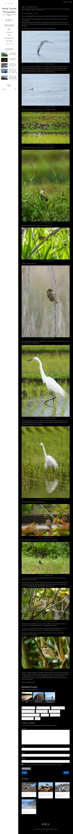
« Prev (24, 772)
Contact (12, 3)
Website (24, 758)
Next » (66, 772)
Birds (9, 29)
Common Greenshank (28, 707)
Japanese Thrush (54, 711)
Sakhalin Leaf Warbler (58, 707)
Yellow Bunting (55, 715)
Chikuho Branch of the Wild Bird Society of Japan (41, 586)
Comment (24, 728)
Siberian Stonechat (28, 718)
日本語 (70, 2)
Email (23, 752)
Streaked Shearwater (28, 711)
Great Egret (45, 715)
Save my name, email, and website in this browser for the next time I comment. (42, 764)
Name (23, 746)
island (37, 718)
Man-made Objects (9, 38)
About (8, 3)
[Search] (15, 89)
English (65, 2)
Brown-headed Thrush (43, 707)
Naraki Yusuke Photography (43, 829)
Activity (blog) (9, 41)
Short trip (34, 13)
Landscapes (9, 32)
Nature (9, 35)
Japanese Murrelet (41, 711)
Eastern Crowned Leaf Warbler (30, 715)
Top (5, 3)
